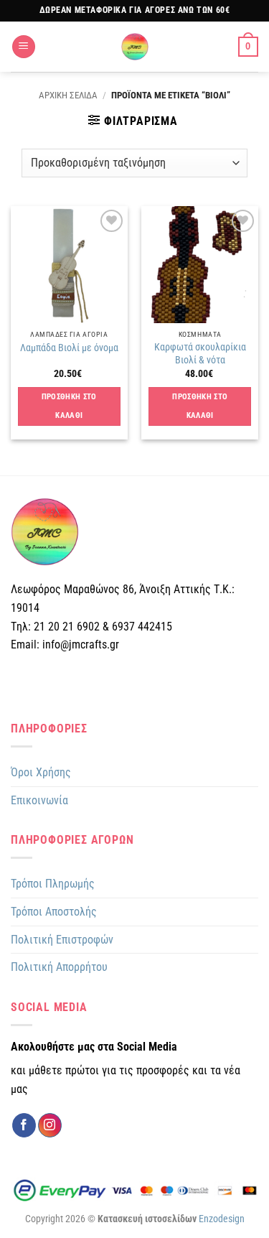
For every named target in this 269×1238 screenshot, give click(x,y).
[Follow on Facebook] (24, 1125)
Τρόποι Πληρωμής (53, 883)
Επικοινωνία (39, 800)
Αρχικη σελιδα (68, 95)
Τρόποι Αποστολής (54, 911)
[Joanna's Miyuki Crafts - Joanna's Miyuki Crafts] (135, 47)
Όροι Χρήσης (41, 772)
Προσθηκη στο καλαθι (69, 406)
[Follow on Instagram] (50, 1125)
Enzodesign (222, 1219)
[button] (23, 47)
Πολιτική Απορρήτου (59, 967)
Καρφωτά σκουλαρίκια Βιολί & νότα (200, 353)
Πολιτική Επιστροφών (62, 939)
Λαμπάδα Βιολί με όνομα (69, 347)
